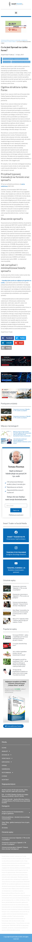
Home (4, 747)
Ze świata (5, 827)
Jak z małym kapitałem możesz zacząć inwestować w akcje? (20, 653)
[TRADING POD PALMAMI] (16, 547)
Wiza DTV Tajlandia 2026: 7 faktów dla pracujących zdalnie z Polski (21, 620)
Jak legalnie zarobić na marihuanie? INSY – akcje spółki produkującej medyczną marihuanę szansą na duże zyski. (20, 663)
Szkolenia (6, 762)
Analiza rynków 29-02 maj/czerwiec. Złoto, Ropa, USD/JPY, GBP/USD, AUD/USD (15, 790)
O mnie (4, 776)
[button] (16, 12)
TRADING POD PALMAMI (16, 552)
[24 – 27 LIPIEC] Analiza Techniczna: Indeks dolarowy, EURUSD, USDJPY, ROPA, (15, 795)
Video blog (6, 758)
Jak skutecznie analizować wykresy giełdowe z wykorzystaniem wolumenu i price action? (22, 441)
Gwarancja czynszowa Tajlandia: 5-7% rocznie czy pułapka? (21, 410)
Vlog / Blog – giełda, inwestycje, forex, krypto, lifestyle (16, 823)
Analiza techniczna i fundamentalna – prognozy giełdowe (13, 812)
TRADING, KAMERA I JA (16, 568)
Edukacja (5, 755)
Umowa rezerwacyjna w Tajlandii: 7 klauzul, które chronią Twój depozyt (20, 603)
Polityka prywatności (16, 515)
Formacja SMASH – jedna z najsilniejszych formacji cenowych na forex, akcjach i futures (20, 637)
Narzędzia (6, 769)
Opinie (4, 765)
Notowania (6, 772)
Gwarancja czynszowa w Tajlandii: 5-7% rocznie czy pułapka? (22, 417)
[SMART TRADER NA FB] (16, 532)
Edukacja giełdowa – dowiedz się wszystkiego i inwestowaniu (16, 818)
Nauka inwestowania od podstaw (21, 62)
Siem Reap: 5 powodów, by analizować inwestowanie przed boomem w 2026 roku (21, 612)
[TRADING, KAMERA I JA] (16, 563)
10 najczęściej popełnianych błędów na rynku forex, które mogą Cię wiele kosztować (20, 672)
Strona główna (5, 40)
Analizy (5, 751)
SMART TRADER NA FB (16, 537)
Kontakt (5, 779)
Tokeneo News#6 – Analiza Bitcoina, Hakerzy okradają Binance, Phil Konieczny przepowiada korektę (16, 800)
